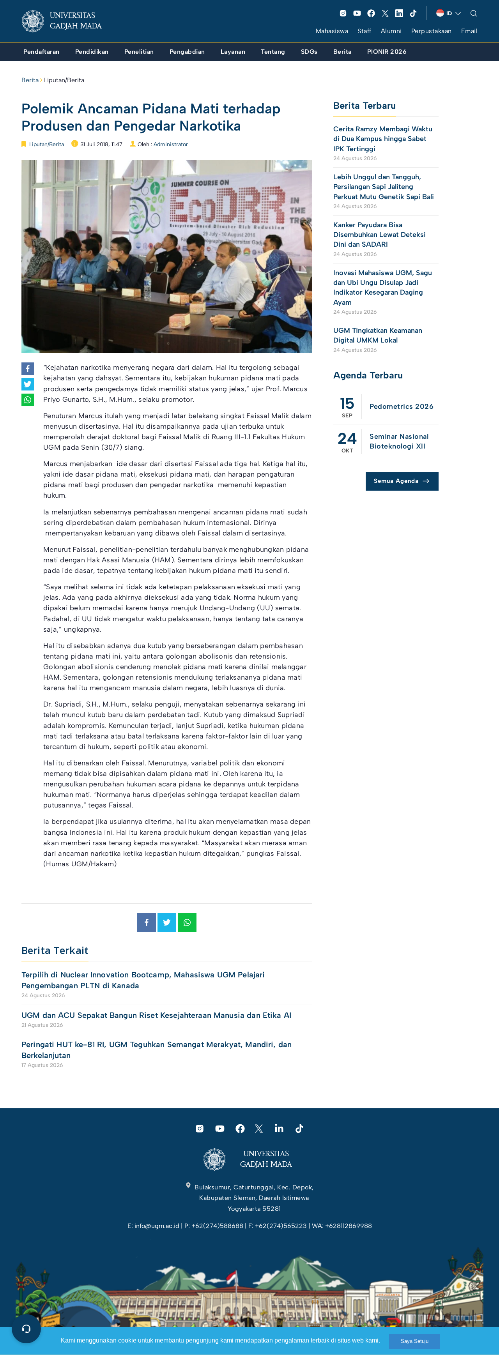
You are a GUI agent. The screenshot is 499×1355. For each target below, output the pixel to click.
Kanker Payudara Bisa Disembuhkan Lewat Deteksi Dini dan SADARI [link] (379, 235)
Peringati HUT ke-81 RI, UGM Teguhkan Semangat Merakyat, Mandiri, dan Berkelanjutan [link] (156, 1050)
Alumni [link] (391, 31)
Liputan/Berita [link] (64, 80)
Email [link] (469, 31)
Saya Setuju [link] (414, 1341)
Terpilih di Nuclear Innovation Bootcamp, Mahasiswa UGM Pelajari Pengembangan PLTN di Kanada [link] (143, 980)
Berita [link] (30, 80)
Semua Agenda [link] (396, 480)
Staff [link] (364, 31)
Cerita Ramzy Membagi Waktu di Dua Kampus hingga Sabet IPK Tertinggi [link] (382, 139)
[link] (67, 21)
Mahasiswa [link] (332, 31)
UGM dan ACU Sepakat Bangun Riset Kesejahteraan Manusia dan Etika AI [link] (156, 1015)
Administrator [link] (171, 144)
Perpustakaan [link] (431, 31)
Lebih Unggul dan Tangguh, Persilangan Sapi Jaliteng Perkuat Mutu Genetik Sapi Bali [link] (383, 187)
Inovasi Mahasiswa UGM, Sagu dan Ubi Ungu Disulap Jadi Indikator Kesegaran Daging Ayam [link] (382, 288)
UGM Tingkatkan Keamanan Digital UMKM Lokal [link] (377, 335)
